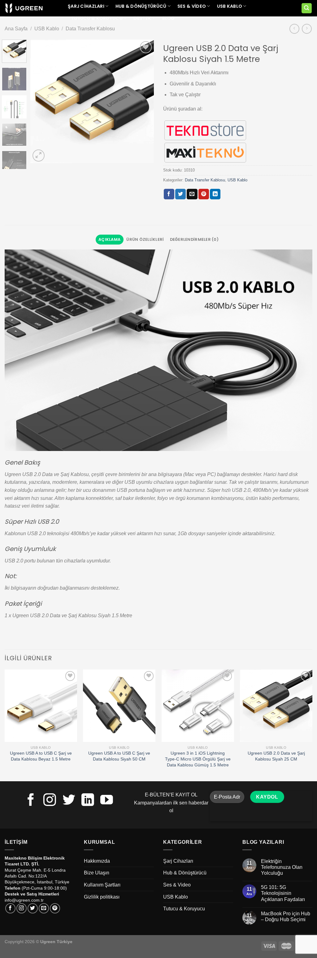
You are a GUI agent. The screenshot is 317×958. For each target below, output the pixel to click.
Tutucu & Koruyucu (97, 18)
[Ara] (307, 8)
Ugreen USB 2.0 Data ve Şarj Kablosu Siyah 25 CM (276, 756)
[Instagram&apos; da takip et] (49, 801)
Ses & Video (191, 6)
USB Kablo (229, 6)
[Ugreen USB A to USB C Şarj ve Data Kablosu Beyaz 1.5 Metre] (41, 706)
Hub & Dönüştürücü (141, 6)
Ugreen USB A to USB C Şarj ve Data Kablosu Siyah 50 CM (119, 756)
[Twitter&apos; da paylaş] (180, 194)
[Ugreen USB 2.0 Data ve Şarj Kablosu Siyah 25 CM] (276, 706)
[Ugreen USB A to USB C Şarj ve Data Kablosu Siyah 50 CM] (119, 706)
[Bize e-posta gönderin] (44, 908)
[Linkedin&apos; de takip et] (87, 801)
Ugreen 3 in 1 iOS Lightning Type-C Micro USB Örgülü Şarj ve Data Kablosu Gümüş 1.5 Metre (198, 759)
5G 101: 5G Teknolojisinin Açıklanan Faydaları (283, 893)
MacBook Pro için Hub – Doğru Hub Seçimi (285, 916)
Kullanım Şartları (102, 884)
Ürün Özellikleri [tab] (145, 239)
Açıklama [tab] (109, 239)
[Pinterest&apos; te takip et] (55, 908)
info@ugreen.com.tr (24, 900)
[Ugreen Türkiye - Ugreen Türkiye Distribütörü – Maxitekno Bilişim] (24, 8)
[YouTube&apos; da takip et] (106, 801)
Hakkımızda (97, 861)
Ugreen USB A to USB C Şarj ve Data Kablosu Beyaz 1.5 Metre (41, 756)
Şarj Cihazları (86, 6)
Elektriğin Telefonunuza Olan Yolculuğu (281, 867)
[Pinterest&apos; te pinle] (203, 194)
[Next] (143, 101)
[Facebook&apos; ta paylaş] (169, 194)
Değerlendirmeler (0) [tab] (194, 239)
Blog (168, 18)
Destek (142, 18)
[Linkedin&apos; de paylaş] (215, 194)
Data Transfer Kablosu (90, 28)
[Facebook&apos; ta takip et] (30, 801)
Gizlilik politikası (101, 896)
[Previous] (40, 101)
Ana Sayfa (16, 28)
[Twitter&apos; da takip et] (69, 801)
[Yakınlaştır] (39, 156)
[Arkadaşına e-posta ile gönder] (192, 194)
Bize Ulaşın (96, 872)
